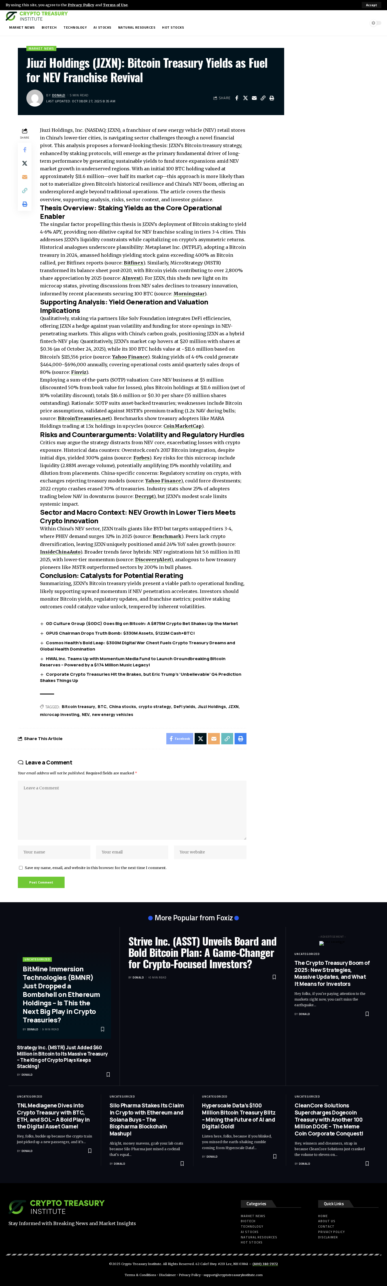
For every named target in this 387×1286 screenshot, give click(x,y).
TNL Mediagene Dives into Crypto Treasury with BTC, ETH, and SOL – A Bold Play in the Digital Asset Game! (53, 1116)
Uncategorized (37, 959)
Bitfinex (133, 263)
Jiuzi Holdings (212, 706)
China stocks (122, 706)
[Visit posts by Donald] (34, 98)
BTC (102, 706)
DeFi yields (184, 706)
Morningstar (189, 293)
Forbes (141, 458)
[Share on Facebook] (237, 98)
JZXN (233, 706)
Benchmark (167, 536)
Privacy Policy (81, 5)
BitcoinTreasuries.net (84, 418)
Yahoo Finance (130, 357)
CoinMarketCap (182, 426)
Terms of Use (115, 5)
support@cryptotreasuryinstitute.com (233, 1275)
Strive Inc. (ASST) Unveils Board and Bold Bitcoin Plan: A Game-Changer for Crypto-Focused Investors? (202, 952)
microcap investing (59, 714)
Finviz (78, 372)
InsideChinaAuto (60, 552)
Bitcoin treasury (78, 706)
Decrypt (144, 496)
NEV (86, 714)
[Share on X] (245, 98)
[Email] (254, 98)
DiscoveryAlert (153, 559)
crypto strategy (155, 706)
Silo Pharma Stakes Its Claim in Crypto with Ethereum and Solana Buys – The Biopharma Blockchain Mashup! (147, 1119)
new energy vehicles (112, 714)
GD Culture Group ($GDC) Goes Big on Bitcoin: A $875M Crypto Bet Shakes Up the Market (142, 623)
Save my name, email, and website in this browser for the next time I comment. (96, 867)
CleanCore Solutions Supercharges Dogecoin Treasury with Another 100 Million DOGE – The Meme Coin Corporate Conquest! (329, 1119)
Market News (41, 48)
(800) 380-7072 (265, 1264)
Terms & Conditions (140, 1275)
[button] (371, 5)
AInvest (131, 278)
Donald (58, 95)
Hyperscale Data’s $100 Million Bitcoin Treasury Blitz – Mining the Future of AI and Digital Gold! (239, 1116)
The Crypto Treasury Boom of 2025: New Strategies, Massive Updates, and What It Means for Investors (332, 973)
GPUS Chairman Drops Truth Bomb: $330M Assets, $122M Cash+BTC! (120, 633)
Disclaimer (167, 1275)
